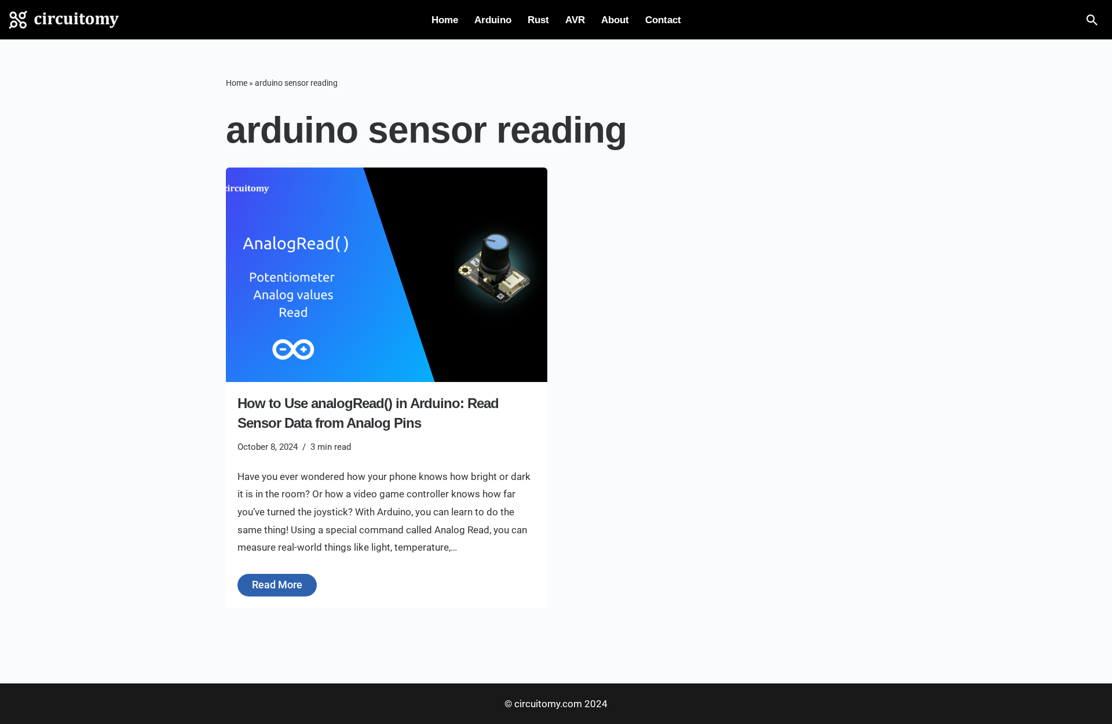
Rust (538, 20)
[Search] (1092, 20)
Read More (269, 582)
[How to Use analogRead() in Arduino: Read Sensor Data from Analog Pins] (386, 275)
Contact (663, 20)
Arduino (492, 20)
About (615, 20)
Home (444, 20)
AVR (575, 20)
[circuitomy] (64, 19)
